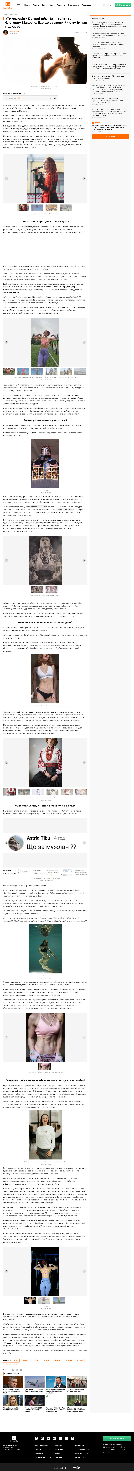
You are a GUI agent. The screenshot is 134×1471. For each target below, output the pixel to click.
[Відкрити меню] (18, 5)
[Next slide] (84, 178)
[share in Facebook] (13, 1370)
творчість (69, 1360)
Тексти (36, 5)
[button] (23, 207)
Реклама (58, 1446)
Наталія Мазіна (14, 31)
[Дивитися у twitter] (60, 1438)
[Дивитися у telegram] (48, 1438)
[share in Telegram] (21, 1370)
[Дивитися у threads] (72, 1438)
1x (50, 98)
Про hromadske (41, 1446)
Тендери (58, 1457)
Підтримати (124, 5)
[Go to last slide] (6, 178)
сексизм (36, 1360)
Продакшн (86, 5)
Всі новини (110, 136)
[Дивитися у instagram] (42, 1438)
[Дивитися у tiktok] (66, 1438)
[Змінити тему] (105, 5)
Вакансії (58, 1453)
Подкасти (61, 5)
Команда (38, 1449)
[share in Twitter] (17, 1370)
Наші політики (81, 1453)
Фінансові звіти (82, 1449)
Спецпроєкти (73, 5)
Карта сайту (80, 1457)
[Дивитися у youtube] (54, 1438)
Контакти (39, 1453)
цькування (57, 1360)
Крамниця (79, 1446)
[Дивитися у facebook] (36, 1438)
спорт (16, 1360)
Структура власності (44, 1457)
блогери (80, 1360)
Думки (44, 5)
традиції (46, 1360)
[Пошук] (100, 5)
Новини (27, 5)
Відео (51, 5)
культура (25, 1360)
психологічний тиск (11, 1364)
